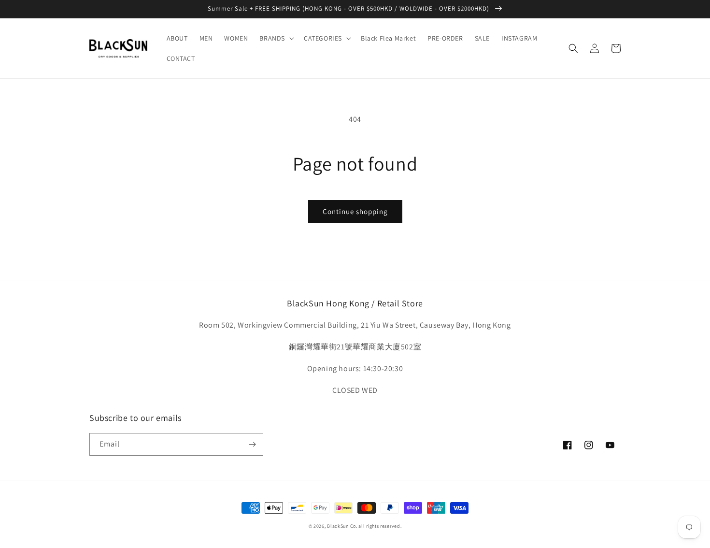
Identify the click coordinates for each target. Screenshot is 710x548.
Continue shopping (355, 211)
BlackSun (338, 526)
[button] (276, 38)
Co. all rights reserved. (376, 526)
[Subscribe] (252, 444)
